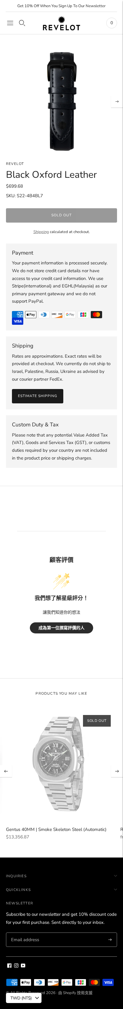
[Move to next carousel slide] (117, 771)
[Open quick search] (22, 23)
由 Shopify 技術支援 (75, 993)
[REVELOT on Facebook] (9, 966)
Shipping (41, 232)
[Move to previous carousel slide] (6, 771)
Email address (24, 932)
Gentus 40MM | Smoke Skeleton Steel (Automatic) (56, 829)
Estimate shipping (37, 396)
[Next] (117, 102)
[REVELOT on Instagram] (16, 966)
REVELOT (15, 163)
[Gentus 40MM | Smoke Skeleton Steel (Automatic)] (61, 764)
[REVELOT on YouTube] (23, 966)
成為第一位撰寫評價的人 (61, 628)
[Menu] (10, 23)
